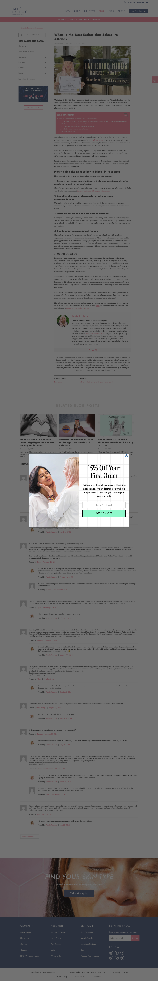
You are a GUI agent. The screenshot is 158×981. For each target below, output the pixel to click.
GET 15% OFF (104, 513)
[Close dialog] (126, 455)
